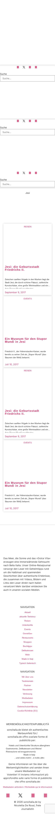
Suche (3, 74)
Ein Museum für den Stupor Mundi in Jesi (26, 340)
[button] (27, 65)
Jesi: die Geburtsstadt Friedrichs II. (22, 268)
